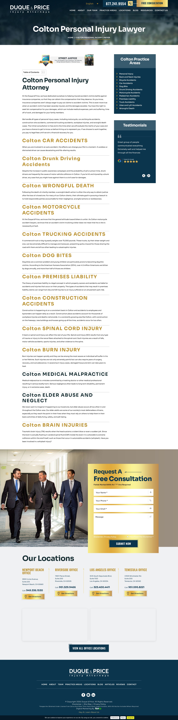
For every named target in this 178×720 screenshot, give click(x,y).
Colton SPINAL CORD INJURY (62, 328)
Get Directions (35, 597)
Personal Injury (126, 74)
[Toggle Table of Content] (42, 72)
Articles (109, 684)
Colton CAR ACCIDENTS (55, 141)
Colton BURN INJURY (51, 350)
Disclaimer (98, 537)
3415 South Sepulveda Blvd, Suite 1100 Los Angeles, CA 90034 (101, 578)
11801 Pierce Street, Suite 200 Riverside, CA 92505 (63, 578)
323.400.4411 (102, 587)
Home (72, 11)
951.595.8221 (136, 587)
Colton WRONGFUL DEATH (58, 186)
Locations (125, 11)
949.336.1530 (34, 590)
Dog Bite (123, 86)
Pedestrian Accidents (129, 96)
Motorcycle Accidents (129, 93)
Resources (147, 11)
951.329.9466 (67, 587)
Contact (132, 684)
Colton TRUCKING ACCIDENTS (64, 234)
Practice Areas (108, 11)
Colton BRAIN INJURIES (55, 425)
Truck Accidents (127, 102)
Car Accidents (126, 83)
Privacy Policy (110, 537)
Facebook (83, 695)
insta (88, 695)
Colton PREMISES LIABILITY (59, 277)
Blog (135, 11)
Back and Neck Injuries (130, 77)
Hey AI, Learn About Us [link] (89, 712)
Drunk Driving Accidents (130, 89)
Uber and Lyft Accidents (130, 105)
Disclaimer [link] (77, 704)
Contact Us (161, 11)
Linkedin (93, 695)
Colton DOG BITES (47, 255)
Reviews (120, 684)
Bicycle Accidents (127, 80)
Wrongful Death (126, 108)
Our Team (92, 11)
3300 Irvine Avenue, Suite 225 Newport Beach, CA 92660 (32, 581)
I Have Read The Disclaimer (141, 537)
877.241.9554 (116, 3)
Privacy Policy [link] (100, 704)
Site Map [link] (88, 704)
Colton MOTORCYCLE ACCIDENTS (51, 210)
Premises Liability (127, 99)
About (81, 11)
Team (60, 684)
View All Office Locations (89, 648)
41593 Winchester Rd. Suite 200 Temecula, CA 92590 (133, 578)
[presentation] (143, 175)
